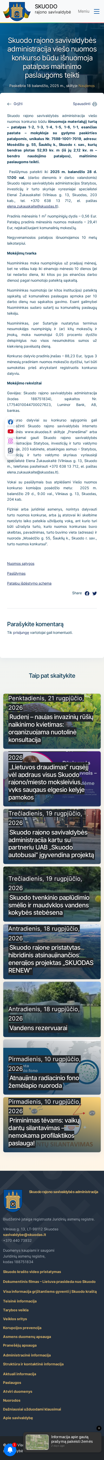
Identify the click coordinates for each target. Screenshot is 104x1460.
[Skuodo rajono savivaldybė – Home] (17, 11)
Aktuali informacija (19, 1374)
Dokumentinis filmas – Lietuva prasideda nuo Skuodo (49, 1281)
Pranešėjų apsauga (20, 1345)
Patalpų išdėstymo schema (29, 583)
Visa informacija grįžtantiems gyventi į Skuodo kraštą (50, 1291)
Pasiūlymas (16, 573)
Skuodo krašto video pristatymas (32, 1271)
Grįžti (18, 103)
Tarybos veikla (16, 1310)
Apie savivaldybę (18, 1418)
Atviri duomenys (17, 1391)
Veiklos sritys (15, 1319)
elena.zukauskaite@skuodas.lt (32, 206)
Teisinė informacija (20, 1301)
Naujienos (87, 85)
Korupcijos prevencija (22, 1328)
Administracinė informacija (27, 1355)
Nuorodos (11, 1400)
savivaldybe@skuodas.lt (24, 1234)
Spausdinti (81, 103)
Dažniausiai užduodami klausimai (32, 1409)
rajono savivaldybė (53, 8)
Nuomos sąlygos (20, 563)
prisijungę (21, 632)
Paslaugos (12, 1382)
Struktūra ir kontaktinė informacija (33, 1364)
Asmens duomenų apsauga (27, 1336)
